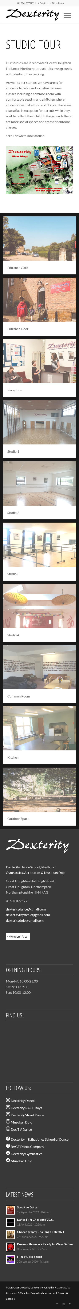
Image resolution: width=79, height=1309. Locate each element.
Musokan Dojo (55, 872)
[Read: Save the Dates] (10, 1210)
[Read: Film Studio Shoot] (10, 1259)
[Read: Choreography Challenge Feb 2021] (10, 1234)
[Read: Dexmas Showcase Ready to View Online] (10, 1247)
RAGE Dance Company (27, 1146)
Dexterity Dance (22, 1101)
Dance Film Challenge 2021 (35, 1219)
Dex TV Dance (21, 1129)
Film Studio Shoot (29, 1256)
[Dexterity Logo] (33, 14)
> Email (42, 3)
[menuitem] (25, 3)
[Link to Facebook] (70, 1304)
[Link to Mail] (57, 1304)
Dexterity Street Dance (27, 1115)
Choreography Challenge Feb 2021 (40, 1232)
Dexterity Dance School (23, 867)
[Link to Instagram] (63, 1304)
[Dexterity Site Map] (39, 170)
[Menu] (67, 14)
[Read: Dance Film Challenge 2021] (10, 1222)
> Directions (57, 3)
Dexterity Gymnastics (26, 1154)
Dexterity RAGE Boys (26, 1108)
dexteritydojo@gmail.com (25, 920)
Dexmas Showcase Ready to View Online (45, 1244)
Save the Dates (27, 1207)
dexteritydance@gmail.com (26, 909)
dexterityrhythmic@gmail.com (28, 915)
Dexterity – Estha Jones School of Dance (39, 1139)
